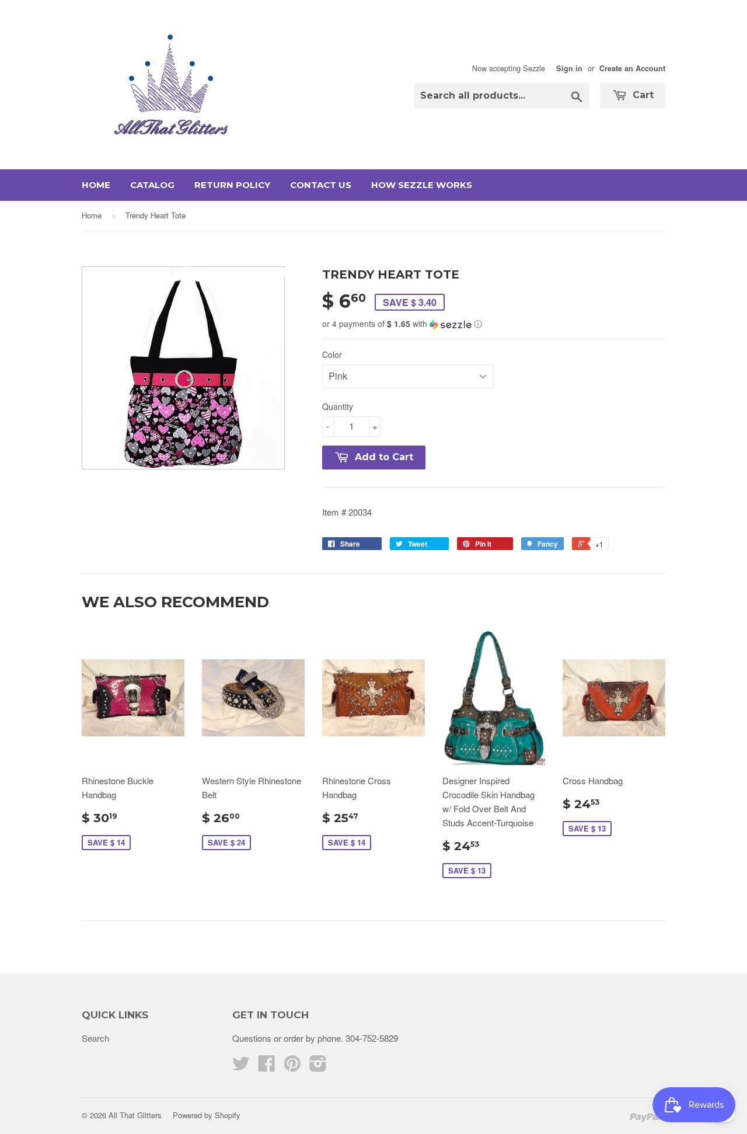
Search (95, 1038)
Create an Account (632, 68)
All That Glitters (135, 1115)
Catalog (152, 184)
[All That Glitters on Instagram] (318, 1066)
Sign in (569, 68)
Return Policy (232, 184)
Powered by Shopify (206, 1115)
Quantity (337, 406)
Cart (642, 94)
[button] (493, 324)
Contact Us (320, 184)
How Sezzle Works (421, 184)
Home (96, 184)
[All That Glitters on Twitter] (241, 1066)
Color (332, 354)
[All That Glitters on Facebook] (266, 1066)
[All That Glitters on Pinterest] (292, 1066)
